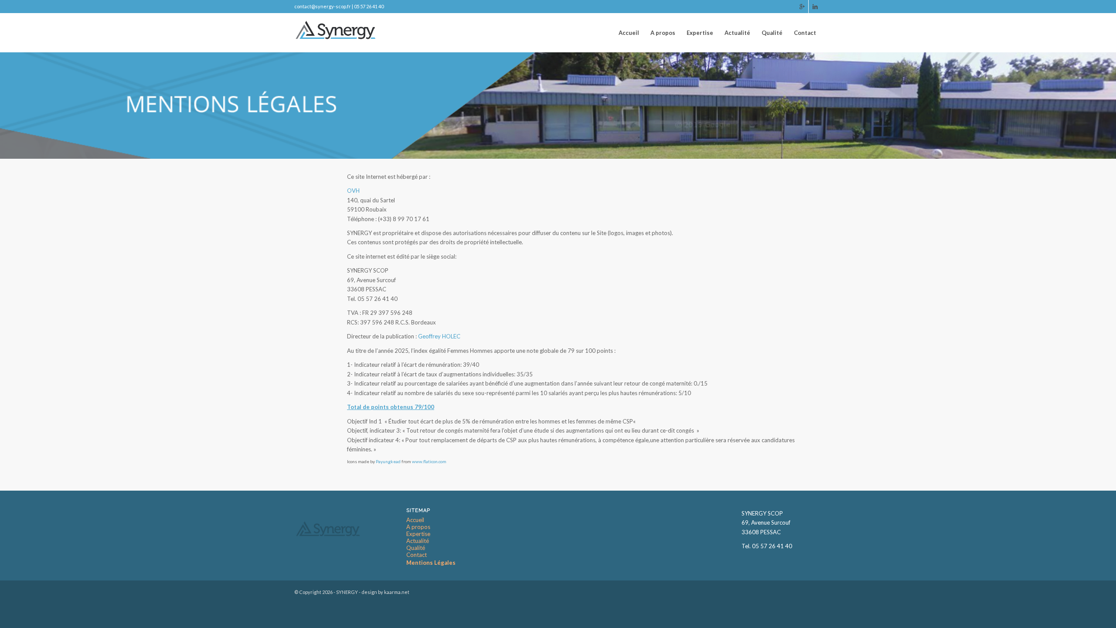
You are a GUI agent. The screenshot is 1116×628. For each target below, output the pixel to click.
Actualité (417, 541)
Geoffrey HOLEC (439, 336)
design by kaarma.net (385, 592)
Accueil (415, 520)
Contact (416, 555)
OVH (353, 190)
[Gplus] (802, 6)
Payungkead (388, 461)
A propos (418, 527)
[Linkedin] (815, 6)
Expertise (418, 534)
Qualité (415, 548)
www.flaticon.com (429, 461)
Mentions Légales (431, 562)
